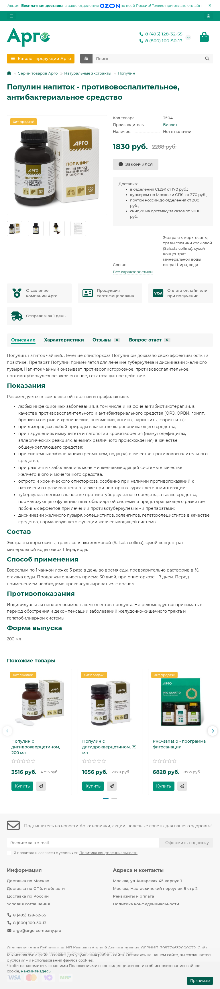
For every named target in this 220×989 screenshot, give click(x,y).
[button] (7, 731)
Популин (126, 73)
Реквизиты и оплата (133, 896)
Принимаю (200, 980)
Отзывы (105, 340)
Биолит (170, 124)
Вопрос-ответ (148, 340)
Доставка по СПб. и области (36, 888)
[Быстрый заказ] (41, 786)
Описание (23, 340)
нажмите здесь (35, 971)
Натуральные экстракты (87, 73)
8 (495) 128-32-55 (163, 34)
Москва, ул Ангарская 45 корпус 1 (147, 880)
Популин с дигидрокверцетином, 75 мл (109, 747)
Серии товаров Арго (38, 73)
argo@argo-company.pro (37, 930)
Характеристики (64, 340)
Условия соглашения (28, 904)
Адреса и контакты (138, 870)
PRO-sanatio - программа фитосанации (179, 744)
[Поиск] (207, 58)
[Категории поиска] (86, 58)
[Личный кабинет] (208, 16)
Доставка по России (28, 896)
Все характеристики (133, 271)
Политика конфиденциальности (146, 904)
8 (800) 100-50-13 (163, 40)
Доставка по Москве (28, 880)
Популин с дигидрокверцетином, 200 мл (35, 747)
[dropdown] (11, 16)
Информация (24, 870)
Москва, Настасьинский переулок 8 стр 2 (155, 888)
